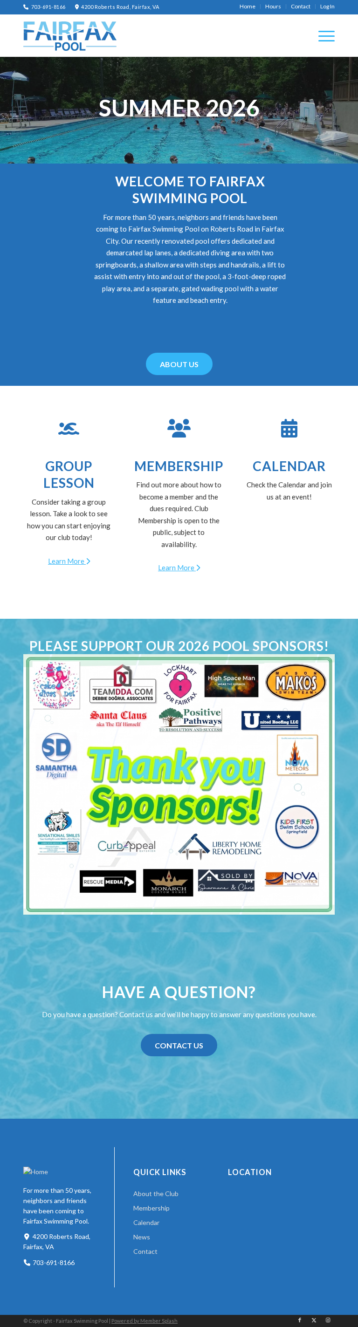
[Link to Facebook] (300, 1320)
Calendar (289, 466)
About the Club (156, 1193)
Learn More (67, 561)
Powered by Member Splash (144, 1321)
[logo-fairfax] (70, 36)
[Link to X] (314, 1320)
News (141, 1237)
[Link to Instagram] (328, 1320)
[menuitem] (248, 6)
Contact (145, 1251)
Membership (178, 466)
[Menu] (322, 35)
